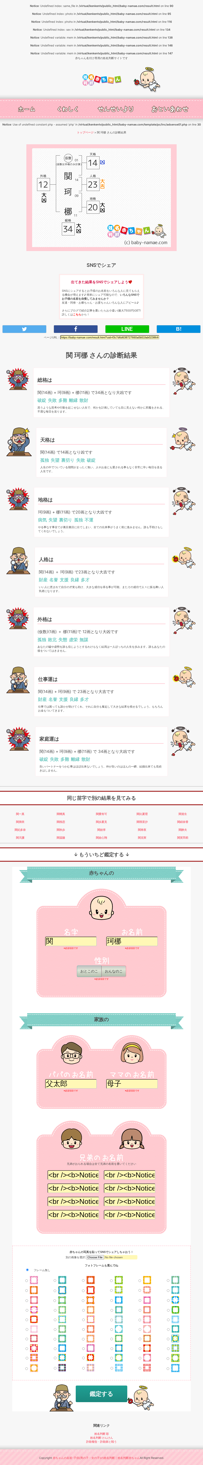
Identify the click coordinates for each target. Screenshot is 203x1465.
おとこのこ (89, 971)
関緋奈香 (182, 821)
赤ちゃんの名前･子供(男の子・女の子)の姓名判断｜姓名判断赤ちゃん (96, 1457)
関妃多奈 (20, 829)
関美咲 (20, 821)
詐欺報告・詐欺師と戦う (101, 1441)
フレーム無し (41, 1270)
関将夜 (142, 829)
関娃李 (101, 829)
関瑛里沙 (142, 821)
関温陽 (61, 837)
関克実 (142, 837)
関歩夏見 (101, 821)
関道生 (183, 814)
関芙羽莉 (182, 837)
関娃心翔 (101, 837)
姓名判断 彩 (101, 1433)
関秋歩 (61, 829)
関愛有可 (101, 814)
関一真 (20, 814)
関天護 (20, 837)
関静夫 (183, 829)
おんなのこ (114, 971)
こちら (77, 314)
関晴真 (61, 814)
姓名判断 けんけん (101, 1437)
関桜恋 (61, 821)
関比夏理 (142, 814)
